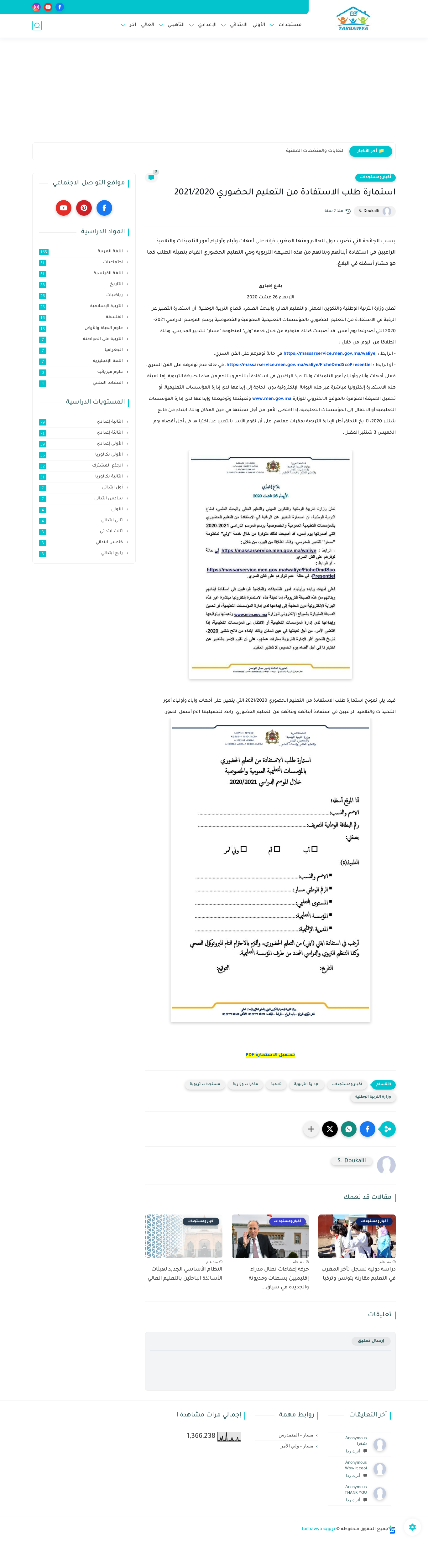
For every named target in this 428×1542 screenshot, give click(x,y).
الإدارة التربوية (307, 1085)
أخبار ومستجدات (375, 177)
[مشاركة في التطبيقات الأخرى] (311, 1129)
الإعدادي (207, 25)
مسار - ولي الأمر (297, 1445)
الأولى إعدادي (82, 443)
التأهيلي (176, 25)
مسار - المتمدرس (296, 1434)
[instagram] (36, 7)
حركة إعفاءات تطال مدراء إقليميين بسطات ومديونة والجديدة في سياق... (279, 1279)
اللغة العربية (82, 251)
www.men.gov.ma (271, 399)
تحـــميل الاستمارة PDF (270, 1055)
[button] (367, 1129)
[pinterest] (84, 208)
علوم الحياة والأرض (82, 328)
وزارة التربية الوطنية (373, 1097)
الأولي (259, 25)
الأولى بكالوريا (82, 454)
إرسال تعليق (371, 1341)
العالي (147, 25)
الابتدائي (239, 25)
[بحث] (37, 25)
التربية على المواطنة (83, 339)
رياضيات (82, 295)
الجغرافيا (83, 350)
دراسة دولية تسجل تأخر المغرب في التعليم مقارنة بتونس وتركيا (358, 1274)
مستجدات (290, 25)
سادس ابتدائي (83, 498)
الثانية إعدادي (82, 422)
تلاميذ (276, 1085)
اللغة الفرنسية (82, 273)
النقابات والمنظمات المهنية (315, 151)
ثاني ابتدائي (83, 520)
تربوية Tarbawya (318, 1529)
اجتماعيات (82, 262)
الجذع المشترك (82, 465)
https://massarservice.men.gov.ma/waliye (329, 354)
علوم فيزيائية (83, 372)
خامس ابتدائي (83, 542)
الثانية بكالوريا (82, 476)
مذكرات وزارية (245, 1085)
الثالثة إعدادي (82, 433)
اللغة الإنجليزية (83, 361)
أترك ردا (353, 1451)
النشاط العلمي (83, 383)
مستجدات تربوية (205, 1085)
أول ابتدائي (83, 487)
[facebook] (59, 7)
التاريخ (82, 284)
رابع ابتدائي (83, 553)
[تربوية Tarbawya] (353, 18)
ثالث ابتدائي (83, 531)
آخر (133, 25)
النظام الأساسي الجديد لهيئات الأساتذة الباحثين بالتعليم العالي (185, 1274)
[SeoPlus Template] (392, 1529)
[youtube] (48, 7)
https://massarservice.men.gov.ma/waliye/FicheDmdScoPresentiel (299, 365)
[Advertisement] (214, 94)
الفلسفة (82, 317)
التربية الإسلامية (82, 306)
